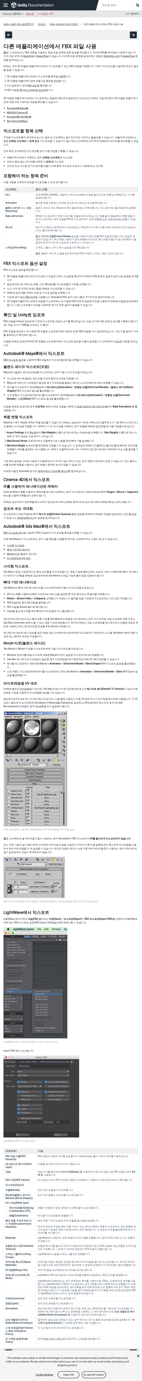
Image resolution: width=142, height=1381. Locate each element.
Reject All (68, 1374)
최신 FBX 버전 (27, 297)
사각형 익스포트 (15, 545)
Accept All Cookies (93, 1374)
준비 (56, 81)
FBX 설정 (32, 85)
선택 (61, 76)
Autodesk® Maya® (17, 108)
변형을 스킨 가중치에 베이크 (109, 219)
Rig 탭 (33, 432)
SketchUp (28, 56)
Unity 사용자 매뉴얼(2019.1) (18, 24)
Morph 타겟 (13, 554)
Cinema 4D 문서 (25, 518)
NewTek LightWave (17, 121)
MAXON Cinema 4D (17, 112)
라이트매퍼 (26, 688)
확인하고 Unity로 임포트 (33, 90)
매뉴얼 (30, 13)
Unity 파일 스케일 (52, 1338)
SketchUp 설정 (112, 56)
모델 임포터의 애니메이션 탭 (92, 406)
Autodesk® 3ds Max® (19, 116)
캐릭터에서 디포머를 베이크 (53, 471)
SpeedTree (43, 56)
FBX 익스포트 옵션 (13, 360)
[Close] (138, 1356)
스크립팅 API (45, 13)
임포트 (41, 24)
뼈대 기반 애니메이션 (18, 549)
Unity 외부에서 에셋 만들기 (64, 24)
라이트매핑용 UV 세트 (18, 558)
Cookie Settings (44, 1374)
